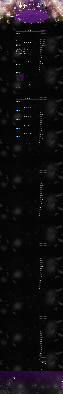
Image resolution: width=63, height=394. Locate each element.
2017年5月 (41, 252)
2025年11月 (41, 65)
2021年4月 (41, 173)
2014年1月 (41, 331)
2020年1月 (41, 193)
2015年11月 (41, 288)
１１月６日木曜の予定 (27, 84)
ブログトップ (43, 30)
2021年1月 (41, 179)
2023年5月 (41, 124)
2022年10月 (41, 138)
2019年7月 (41, 205)
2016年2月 (41, 282)
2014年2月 (41, 329)
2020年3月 (41, 189)
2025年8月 (41, 71)
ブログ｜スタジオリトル (31, 0)
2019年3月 (41, 213)
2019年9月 (41, 201)
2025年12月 (41, 63)
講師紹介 (31, 27)
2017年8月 (41, 246)
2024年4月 (41, 102)
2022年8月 (41, 142)
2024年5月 (41, 100)
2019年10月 (41, 199)
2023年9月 (41, 116)
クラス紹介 (22, 27)
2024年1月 (41, 108)
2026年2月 (41, 59)
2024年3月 (41, 104)
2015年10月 (41, 290)
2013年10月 (41, 337)
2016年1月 (41, 284)
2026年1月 (41, 61)
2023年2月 (41, 130)
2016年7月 (41, 272)
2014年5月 (41, 323)
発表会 (27, 27)
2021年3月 (41, 175)
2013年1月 (41, 355)
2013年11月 (41, 335)
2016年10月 (41, 266)
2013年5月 (41, 347)
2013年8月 (41, 341)
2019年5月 (41, 209)
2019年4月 (41, 211)
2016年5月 (41, 276)
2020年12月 (41, 181)
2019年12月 (41, 195)
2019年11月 (41, 197)
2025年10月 (41, 67)
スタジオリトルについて (37, 27)
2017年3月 (41, 256)
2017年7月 (41, 248)
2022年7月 (41, 144)
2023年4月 (41, 126)
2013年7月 (41, 343)
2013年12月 (41, 333)
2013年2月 (41, 353)
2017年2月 (41, 258)
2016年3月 (41, 280)
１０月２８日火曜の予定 (27, 116)
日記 (40, 359)
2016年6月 (41, 274)
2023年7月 (41, 120)
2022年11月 (41, 136)
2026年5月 (41, 53)
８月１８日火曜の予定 (42, 41)
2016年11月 (41, 264)
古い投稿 (26, 143)
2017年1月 (41, 260)
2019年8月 (41, 203)
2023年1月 (41, 132)
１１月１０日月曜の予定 (27, 61)
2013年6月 (41, 345)
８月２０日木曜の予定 (42, 39)
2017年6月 (41, 250)
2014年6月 (41, 321)
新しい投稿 (29, 143)
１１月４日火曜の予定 (27, 98)
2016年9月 (41, 268)
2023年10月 (41, 114)
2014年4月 (41, 325)
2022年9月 (41, 140)
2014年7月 (41, 319)
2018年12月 (41, 215)
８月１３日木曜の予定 (42, 43)
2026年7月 (41, 49)
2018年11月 (41, 217)
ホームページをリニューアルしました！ (27, 69)
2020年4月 (41, 187)
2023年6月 (41, 122)
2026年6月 (41, 51)
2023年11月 (41, 112)
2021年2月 (41, 177)
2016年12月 (41, 262)
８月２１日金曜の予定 (42, 37)
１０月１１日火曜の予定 (27, 42)
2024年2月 (41, 106)
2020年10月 (41, 185)
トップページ (17, 27)
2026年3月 (41, 57)
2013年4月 (41, 349)
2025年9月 (41, 69)
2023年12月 (41, 110)
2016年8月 (41, 270)
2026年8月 (41, 47)
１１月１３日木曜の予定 (27, 30)
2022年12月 (41, 134)
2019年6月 (41, 207)
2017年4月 (41, 254)
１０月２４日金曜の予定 (27, 133)
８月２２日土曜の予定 (42, 35)
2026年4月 (41, 55)
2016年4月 (41, 278)
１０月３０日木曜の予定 (27, 107)
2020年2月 (41, 191)
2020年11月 (41, 183)
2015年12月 (41, 286)
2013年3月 (41, 351)
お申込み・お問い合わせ (44, 27)
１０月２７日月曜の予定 (27, 125)
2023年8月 (41, 118)
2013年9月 (41, 339)
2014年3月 (41, 327)
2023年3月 (41, 128)
